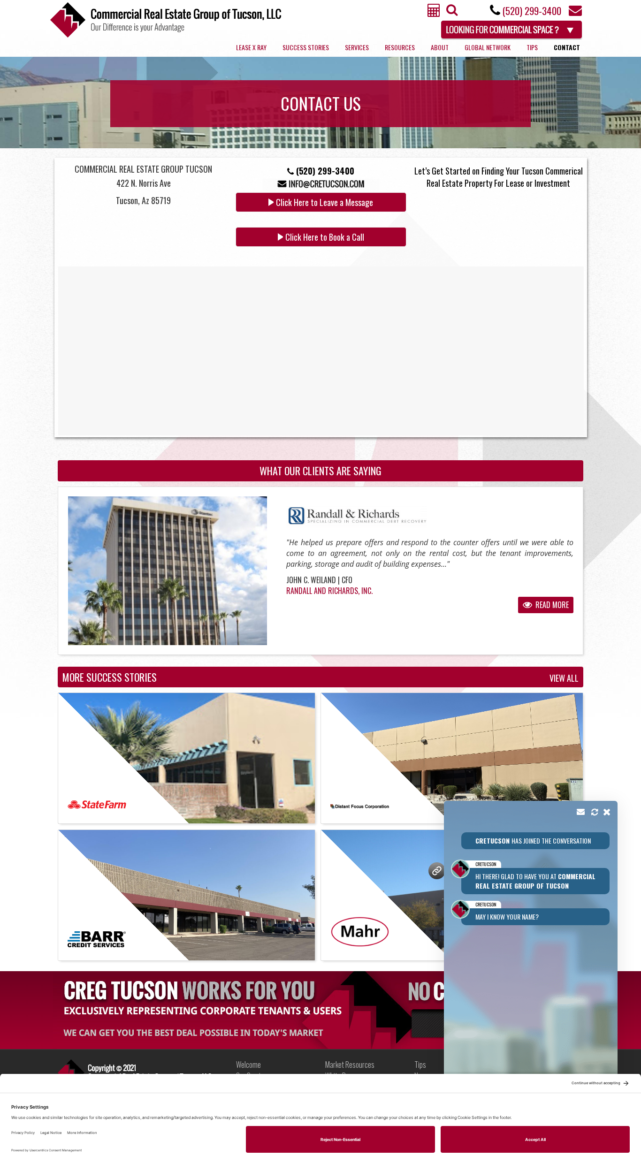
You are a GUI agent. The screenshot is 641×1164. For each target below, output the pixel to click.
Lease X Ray (251, 47)
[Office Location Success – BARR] (186, 895)
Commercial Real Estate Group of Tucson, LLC (165, 20)
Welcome (248, 1064)
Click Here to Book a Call (324, 237)
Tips (532, 47)
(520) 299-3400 (531, 10)
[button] (531, 957)
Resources (400, 47)
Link (135, 1072)
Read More (551, 604)
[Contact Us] (575, 13)
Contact (567, 47)
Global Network (488, 47)
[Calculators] (434, 13)
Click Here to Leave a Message (324, 202)
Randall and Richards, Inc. (329, 590)
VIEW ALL (564, 678)
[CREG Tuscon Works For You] (320, 1009)
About (440, 47)
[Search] (451, 12)
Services (357, 47)
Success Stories (305, 47)
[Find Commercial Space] (512, 28)
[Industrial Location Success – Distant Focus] (452, 758)
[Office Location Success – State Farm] (186, 758)
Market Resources (349, 1064)
